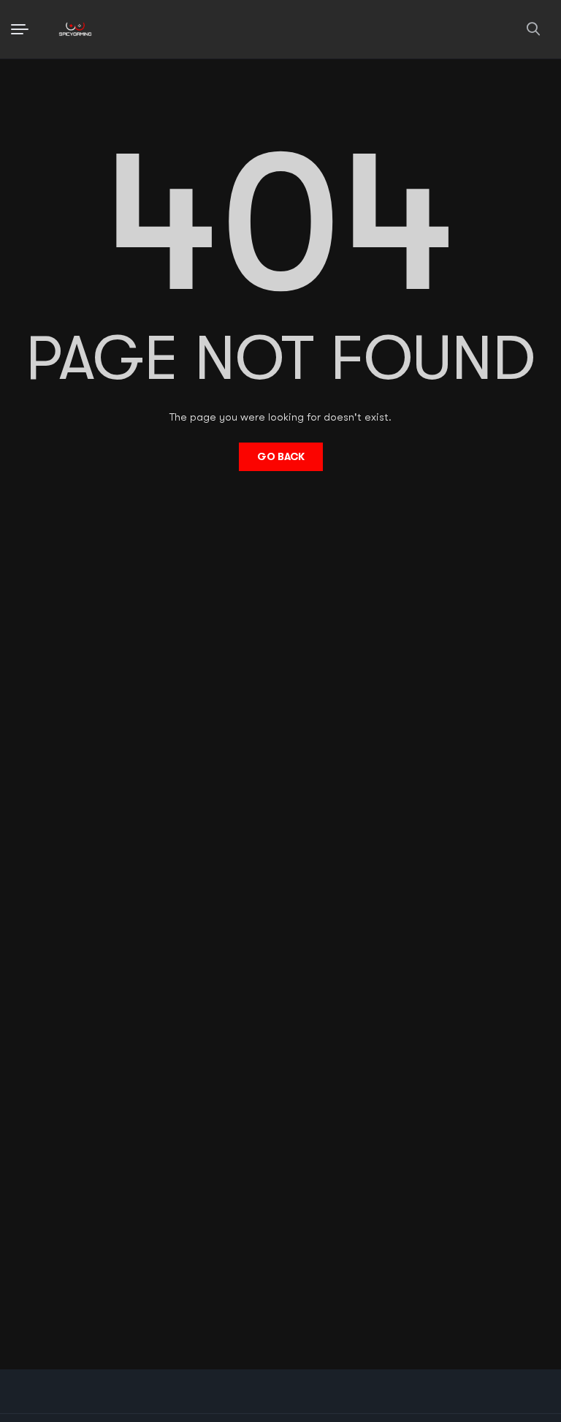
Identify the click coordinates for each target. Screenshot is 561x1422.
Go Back (281, 456)
